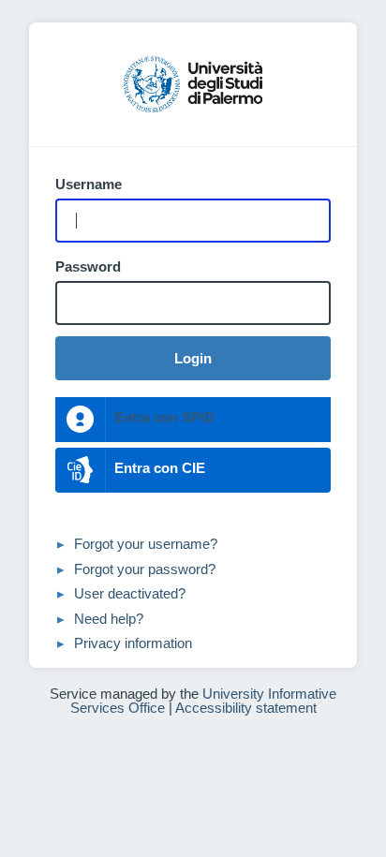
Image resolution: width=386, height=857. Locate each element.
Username (88, 184)
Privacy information (133, 643)
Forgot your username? (145, 544)
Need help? (108, 619)
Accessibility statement (246, 708)
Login (193, 358)
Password (88, 266)
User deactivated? (130, 593)
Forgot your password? (144, 569)
